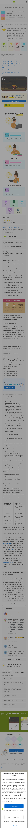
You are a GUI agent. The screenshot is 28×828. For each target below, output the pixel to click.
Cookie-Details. (16, 786)
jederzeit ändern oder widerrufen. (8, 798)
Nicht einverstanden (14, 817)
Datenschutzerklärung (6, 786)
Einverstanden (14, 806)
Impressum (18, 825)
